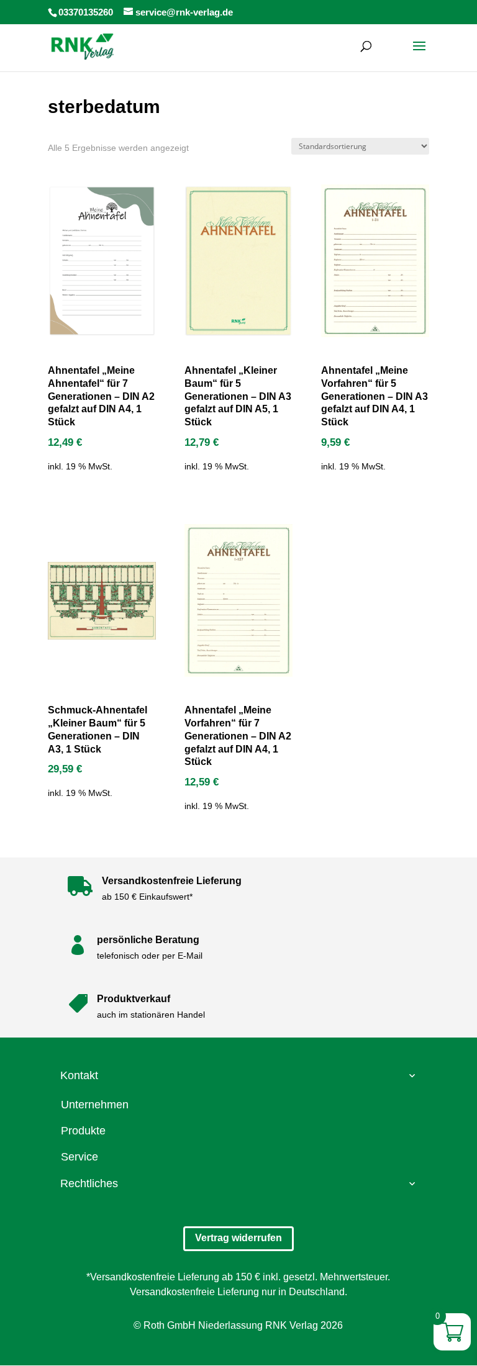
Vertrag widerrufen (238, 1238)
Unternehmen (95, 1104)
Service (79, 1157)
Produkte (83, 1130)
